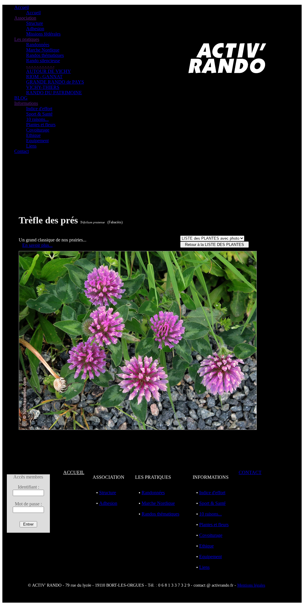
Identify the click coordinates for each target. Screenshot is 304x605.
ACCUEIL (73, 472)
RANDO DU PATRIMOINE (54, 92)
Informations (26, 103)
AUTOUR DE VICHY (48, 71)
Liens (31, 145)
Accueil (21, 7)
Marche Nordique (42, 49)
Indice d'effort (39, 108)
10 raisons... (37, 119)
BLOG (21, 97)
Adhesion (35, 28)
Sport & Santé (39, 113)
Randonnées (37, 44)
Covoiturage (37, 129)
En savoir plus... (37, 245)
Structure (34, 23)
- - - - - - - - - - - (40, 65)
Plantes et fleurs (41, 124)
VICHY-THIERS (42, 87)
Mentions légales (251, 585)
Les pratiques (26, 39)
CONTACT (250, 472)
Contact (21, 151)
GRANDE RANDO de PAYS (55, 81)
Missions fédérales (43, 33)
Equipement (37, 140)
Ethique (33, 135)
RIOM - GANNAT (44, 76)
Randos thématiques (45, 55)
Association (25, 17)
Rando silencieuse (43, 60)
